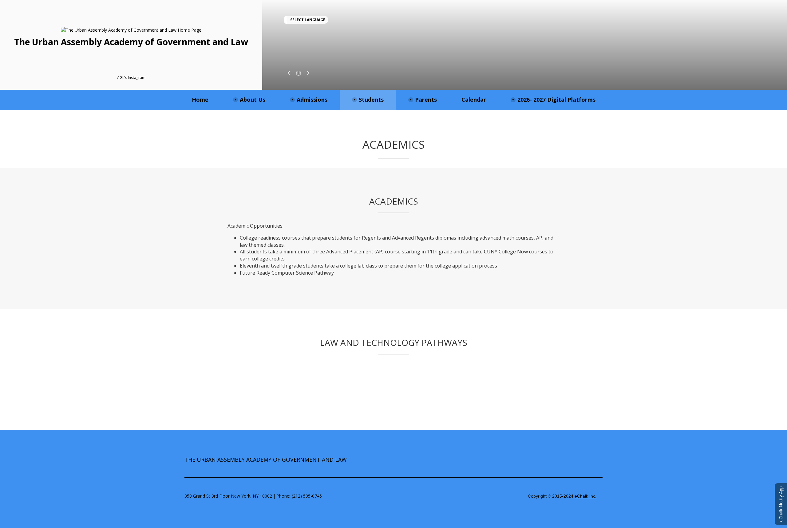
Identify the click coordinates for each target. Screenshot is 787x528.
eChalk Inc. (585, 496)
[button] (289, 73)
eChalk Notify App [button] (781, 504)
